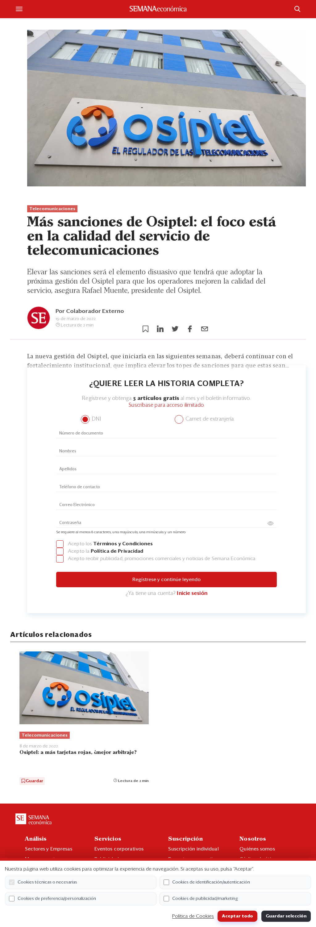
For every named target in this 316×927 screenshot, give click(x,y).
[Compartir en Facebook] (190, 329)
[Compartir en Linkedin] (160, 329)
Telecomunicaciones (52, 209)
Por (90, 311)
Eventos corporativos (118, 848)
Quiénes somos (257, 848)
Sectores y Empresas (49, 848)
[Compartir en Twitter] (175, 329)
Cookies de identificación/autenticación (211, 882)
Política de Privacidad (117, 551)
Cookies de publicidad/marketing (205, 898)
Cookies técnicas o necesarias (47, 882)
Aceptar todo (237, 916)
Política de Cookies (193, 916)
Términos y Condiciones (123, 543)
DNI (95, 419)
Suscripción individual (193, 848)
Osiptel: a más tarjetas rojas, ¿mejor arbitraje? (78, 752)
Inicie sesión (192, 593)
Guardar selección (286, 916)
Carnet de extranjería (209, 419)
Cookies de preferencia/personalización (57, 898)
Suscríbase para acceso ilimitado (166, 405)
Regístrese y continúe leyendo (166, 579)
